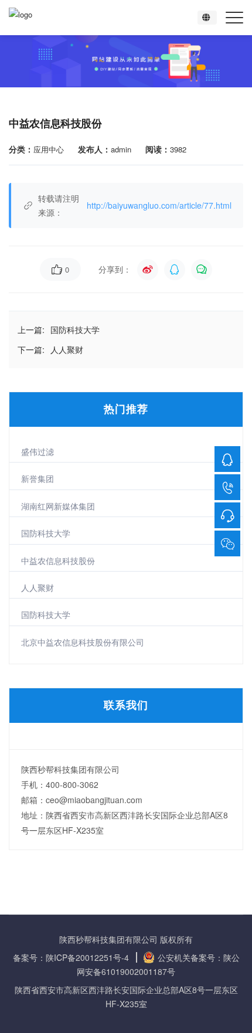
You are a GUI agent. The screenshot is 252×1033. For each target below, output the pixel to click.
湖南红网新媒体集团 (58, 506)
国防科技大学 (45, 533)
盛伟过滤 (37, 451)
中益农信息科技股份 (58, 560)
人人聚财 (37, 587)
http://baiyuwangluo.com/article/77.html (159, 205)
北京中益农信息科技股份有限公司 (82, 642)
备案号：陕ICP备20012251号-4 (72, 957)
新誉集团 (37, 478)
